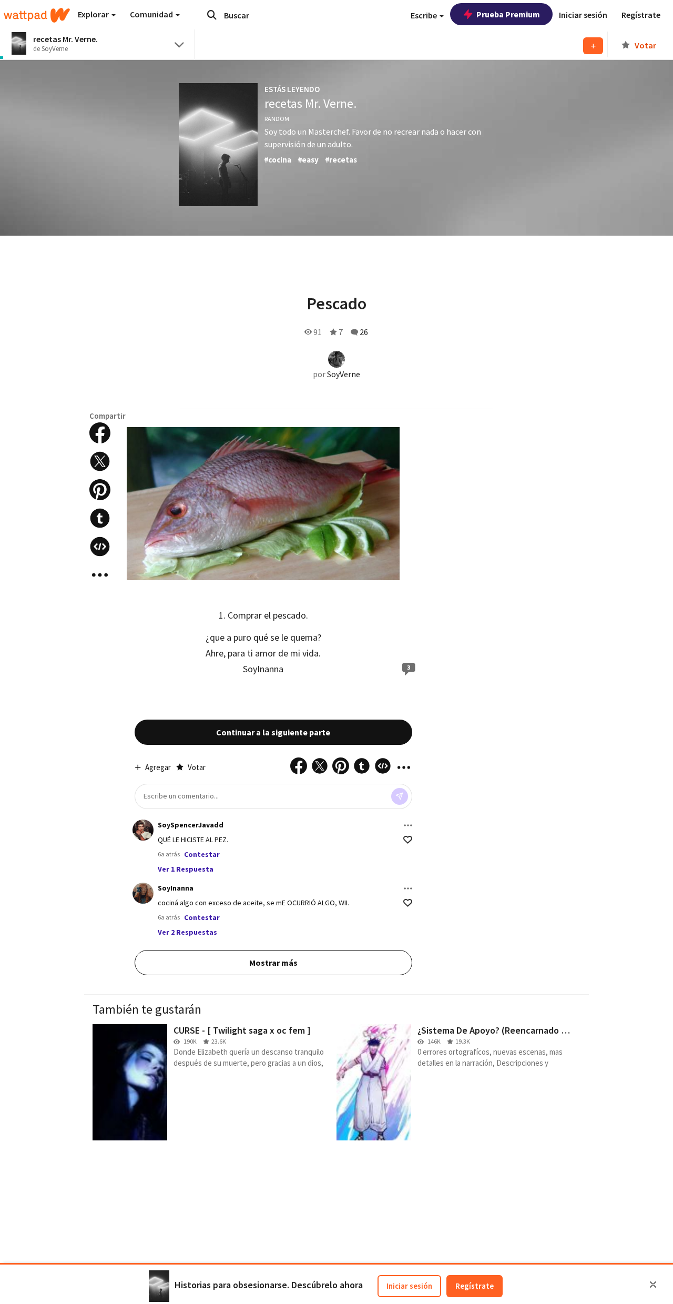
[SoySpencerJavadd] (143, 830)
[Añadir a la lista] (593, 45)
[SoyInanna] (143, 893)
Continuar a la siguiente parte (273, 732)
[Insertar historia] (99, 546)
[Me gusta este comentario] (407, 839)
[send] (399, 796)
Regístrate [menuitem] (640, 14)
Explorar (94, 14)
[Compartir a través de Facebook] (99, 432)
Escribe (425, 15)
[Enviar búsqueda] (212, 14)
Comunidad (152, 14)
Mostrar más (273, 962)
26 (364, 332)
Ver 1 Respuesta (185, 869)
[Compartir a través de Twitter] (99, 461)
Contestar (202, 854)
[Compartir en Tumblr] (99, 518)
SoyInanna (263, 669)
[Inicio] (37, 15)
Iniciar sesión (409, 1286)
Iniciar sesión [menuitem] (583, 14)
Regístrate (474, 1286)
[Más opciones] (408, 825)
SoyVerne (343, 374)
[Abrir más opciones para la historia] (99, 574)
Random (276, 119)
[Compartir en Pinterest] (99, 489)
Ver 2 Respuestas (187, 932)
